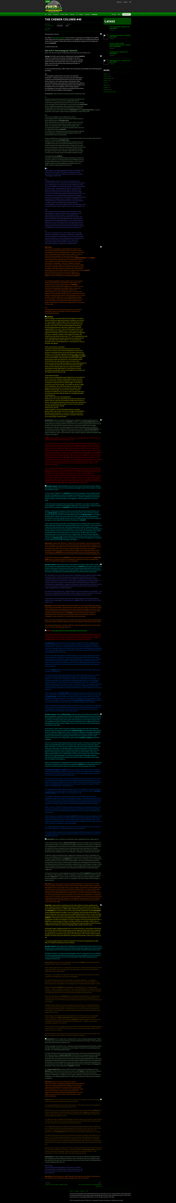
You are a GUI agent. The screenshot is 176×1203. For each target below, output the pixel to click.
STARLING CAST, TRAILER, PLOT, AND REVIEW (119, 52)
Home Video (64, 14)
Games (72, 14)
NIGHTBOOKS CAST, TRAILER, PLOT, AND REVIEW (120, 61)
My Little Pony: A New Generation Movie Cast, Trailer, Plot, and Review (120, 45)
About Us (119, 2)
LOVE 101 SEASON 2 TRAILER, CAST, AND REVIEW (120, 27)
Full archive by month (110, 92)
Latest (109, 21)
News (50, 14)
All (45, 14)
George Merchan (49, 26)
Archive (125, 2)
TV (77, 14)
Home (71, 1191)
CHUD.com (56, 1194)
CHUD (47, 1)
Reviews (56, 14)
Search (82, 1191)
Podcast (87, 14)
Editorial (47, 30)
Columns (94, 14)
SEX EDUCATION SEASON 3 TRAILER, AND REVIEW (120, 36)
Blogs (81, 14)
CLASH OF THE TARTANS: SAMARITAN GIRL (56, 1184)
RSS (130, 2)
